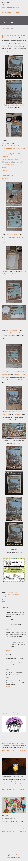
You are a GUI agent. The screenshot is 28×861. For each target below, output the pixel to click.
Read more (23, 750)
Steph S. (8, 672)
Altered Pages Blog (6, 12)
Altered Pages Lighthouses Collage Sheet (14, 154)
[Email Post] (3, 599)
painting (4, 596)
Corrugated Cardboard (8, 164)
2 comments (10, 831)
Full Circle (5, 815)
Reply (8, 629)
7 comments (10, 789)
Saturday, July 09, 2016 (19, 612)
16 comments (10, 750)
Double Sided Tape (7, 175)
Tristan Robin (9, 612)
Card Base (5, 156)
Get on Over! (6, 735)
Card (7, 592)
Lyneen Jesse (15, 594)
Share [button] (3, 601)
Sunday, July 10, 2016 (15, 680)
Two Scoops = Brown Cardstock (11, 159)
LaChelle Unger (10, 632)
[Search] (22, 3)
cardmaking (13, 592)
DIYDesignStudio (10, 654)
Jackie (7, 680)
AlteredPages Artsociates (8, 3)
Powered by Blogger (15, 854)
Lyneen (12, 619)
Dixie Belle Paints (7, 594)
